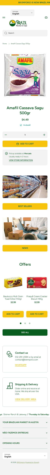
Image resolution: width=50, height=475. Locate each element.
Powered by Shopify (32, 462)
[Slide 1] (20, 323)
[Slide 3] (29, 323)
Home (5, 44)
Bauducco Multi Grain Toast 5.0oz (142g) (13, 297)
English (15, 13)
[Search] (5, 33)
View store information (21, 160)
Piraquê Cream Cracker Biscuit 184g (36, 297)
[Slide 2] (25, 323)
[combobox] (25, 33)
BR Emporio (21, 462)
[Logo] (18, 23)
